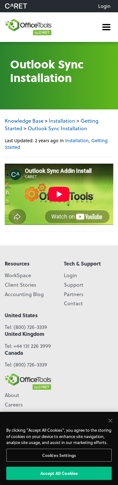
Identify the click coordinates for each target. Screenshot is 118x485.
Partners (73, 294)
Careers (14, 404)
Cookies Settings (59, 455)
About (12, 395)
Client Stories (20, 284)
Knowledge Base (24, 120)
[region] (59, 448)
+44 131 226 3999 (32, 345)
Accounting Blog (24, 294)
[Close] (110, 421)
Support (73, 284)
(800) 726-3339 (30, 326)
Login (104, 6)
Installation (62, 120)
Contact (73, 303)
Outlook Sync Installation (57, 128)
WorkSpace (18, 275)
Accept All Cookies (59, 473)
